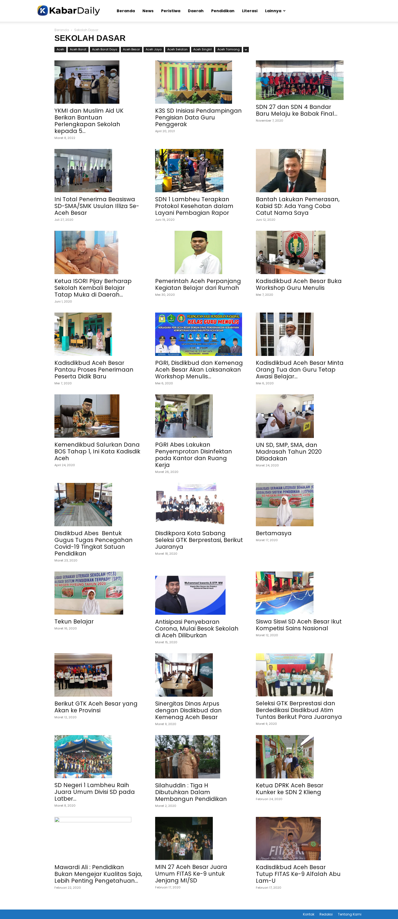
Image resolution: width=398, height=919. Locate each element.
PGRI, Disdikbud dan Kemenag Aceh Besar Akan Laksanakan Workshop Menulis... (199, 369)
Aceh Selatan (177, 49)
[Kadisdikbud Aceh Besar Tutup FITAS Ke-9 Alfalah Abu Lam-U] (300, 838)
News (148, 11)
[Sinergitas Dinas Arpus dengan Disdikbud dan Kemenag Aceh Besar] (199, 675)
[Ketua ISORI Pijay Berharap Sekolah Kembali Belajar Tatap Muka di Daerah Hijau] (98, 252)
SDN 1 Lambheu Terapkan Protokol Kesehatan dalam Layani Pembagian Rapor (194, 206)
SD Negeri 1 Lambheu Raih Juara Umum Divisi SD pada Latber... (94, 792)
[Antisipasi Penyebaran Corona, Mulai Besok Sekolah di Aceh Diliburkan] (199, 593)
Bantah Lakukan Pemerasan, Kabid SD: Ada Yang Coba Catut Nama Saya (298, 206)
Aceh (60, 49)
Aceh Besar (131, 49)
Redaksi (326, 914)
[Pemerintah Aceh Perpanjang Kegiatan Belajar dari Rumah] (199, 252)
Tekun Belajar (74, 621)
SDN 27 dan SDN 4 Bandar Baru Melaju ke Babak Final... (296, 110)
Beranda (126, 11)
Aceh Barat (78, 49)
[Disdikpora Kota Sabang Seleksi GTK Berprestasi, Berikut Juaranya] (199, 504)
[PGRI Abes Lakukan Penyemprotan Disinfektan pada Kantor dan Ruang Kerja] (199, 416)
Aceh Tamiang (228, 49)
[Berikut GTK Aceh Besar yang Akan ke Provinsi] (98, 675)
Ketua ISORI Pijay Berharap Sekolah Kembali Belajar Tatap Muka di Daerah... (93, 287)
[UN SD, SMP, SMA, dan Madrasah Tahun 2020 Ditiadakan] (300, 416)
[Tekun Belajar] (98, 593)
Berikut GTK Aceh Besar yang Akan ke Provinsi (96, 707)
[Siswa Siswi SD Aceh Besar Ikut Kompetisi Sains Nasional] (300, 593)
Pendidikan (222, 11)
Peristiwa (170, 11)
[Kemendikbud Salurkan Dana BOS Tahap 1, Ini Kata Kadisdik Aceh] (98, 416)
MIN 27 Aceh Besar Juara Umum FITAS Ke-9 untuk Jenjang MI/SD (191, 873)
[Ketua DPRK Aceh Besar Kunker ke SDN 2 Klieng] (300, 756)
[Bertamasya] (300, 504)
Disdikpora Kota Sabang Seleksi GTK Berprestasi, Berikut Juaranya (199, 540)
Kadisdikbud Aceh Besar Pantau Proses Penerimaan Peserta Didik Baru (93, 369)
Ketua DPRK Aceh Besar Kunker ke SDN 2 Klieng (289, 788)
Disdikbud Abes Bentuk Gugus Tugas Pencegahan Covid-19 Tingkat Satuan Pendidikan (93, 543)
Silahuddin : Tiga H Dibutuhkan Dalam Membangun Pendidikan (191, 792)
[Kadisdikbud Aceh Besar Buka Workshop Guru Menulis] (300, 252)
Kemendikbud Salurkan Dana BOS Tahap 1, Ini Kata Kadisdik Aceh (97, 451)
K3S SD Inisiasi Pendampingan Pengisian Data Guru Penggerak (198, 117)
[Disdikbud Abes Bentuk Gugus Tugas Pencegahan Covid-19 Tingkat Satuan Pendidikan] (98, 504)
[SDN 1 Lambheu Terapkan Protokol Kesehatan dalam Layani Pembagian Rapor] (199, 170)
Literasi (249, 11)
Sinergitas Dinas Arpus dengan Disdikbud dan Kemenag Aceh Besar (188, 710)
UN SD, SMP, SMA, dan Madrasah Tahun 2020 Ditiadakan (289, 451)
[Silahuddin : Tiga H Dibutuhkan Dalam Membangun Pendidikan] (199, 756)
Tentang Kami (349, 914)
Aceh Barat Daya (104, 49)
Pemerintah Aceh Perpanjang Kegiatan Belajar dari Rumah (198, 284)
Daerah (196, 11)
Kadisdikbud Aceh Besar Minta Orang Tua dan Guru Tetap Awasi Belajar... (300, 369)
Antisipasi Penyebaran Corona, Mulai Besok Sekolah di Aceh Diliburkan (197, 628)
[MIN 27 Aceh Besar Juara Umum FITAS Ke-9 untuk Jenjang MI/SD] (199, 838)
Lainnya (273, 11)
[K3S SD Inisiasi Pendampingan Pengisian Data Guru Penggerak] (199, 82)
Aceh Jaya (154, 49)
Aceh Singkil (202, 49)
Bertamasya (274, 533)
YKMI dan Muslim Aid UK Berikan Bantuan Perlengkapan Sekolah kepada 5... (88, 121)
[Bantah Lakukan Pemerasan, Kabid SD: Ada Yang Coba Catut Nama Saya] (300, 170)
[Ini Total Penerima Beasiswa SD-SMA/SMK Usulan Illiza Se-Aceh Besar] (98, 170)
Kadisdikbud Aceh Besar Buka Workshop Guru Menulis (299, 284)
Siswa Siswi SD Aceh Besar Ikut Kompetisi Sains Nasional (299, 625)
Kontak (308, 914)
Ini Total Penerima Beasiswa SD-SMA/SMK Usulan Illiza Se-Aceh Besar (96, 206)
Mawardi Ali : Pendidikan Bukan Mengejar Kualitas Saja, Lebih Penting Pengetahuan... (98, 874)
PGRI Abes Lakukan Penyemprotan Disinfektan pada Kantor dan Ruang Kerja (193, 455)
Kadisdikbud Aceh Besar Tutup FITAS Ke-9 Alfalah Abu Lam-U (298, 874)
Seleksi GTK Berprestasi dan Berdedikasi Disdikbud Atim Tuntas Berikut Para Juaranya (299, 710)
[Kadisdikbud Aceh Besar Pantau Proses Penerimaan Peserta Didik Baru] (98, 334)
